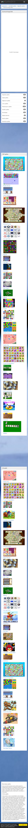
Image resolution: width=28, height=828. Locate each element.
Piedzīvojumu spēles (13, 106)
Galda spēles (13, 97)
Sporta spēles (13, 118)
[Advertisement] (14, 28)
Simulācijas (13, 112)
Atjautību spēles (13, 94)
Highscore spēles (13, 100)
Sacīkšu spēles (13, 109)
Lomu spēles (13, 103)
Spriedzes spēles (13, 121)
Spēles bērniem (13, 115)
